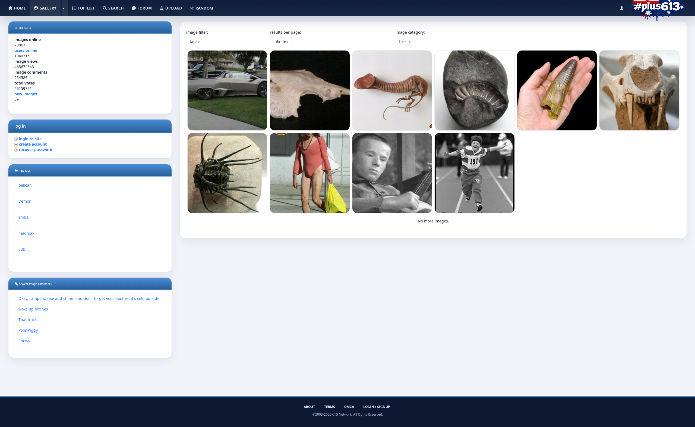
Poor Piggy (28, 330)
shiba (23, 217)
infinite (279, 41)
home (19, 8)
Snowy (24, 340)
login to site (30, 138)
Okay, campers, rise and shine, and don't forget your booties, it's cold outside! (89, 298)
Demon (24, 201)
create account (33, 144)
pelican (25, 185)
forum (144, 8)
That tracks (28, 319)
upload (173, 8)
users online (25, 50)
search (115, 8)
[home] (657, 7)
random (203, 8)
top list (86, 8)
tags (194, 41)
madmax (26, 233)
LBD (22, 249)
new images (25, 93)
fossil (404, 41)
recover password (35, 149)
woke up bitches (33, 309)
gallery (47, 8)
